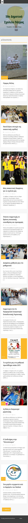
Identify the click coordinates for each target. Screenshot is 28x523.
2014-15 (3, 303)
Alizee (21, 518)
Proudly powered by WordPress (8, 518)
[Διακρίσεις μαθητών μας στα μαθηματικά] (14, 251)
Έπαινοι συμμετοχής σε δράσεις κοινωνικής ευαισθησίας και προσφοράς (13, 219)
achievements (4, 77)
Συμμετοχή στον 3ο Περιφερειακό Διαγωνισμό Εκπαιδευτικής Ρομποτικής (12, 312)
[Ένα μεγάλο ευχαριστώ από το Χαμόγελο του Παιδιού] (14, 472)
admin (13, 86)
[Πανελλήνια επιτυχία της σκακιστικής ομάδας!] (14, 114)
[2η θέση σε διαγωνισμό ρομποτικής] (14, 395)
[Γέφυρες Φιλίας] (14, 62)
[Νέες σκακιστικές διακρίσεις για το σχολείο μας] (14, 168)
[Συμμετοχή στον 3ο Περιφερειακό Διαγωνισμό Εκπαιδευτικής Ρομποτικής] (14, 296)
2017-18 (3, 121)
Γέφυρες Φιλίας (8, 83)
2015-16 (3, 257)
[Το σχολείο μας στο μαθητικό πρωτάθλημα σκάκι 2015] (14, 348)
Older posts (7, 509)
